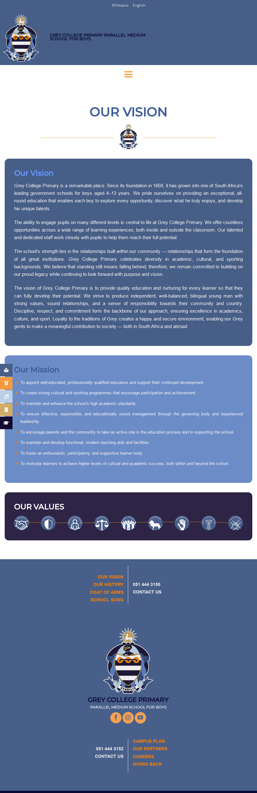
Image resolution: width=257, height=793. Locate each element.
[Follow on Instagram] (128, 717)
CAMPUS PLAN (149, 741)
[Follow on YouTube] (140, 717)
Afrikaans (120, 5)
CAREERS (143, 756)
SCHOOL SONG (107, 599)
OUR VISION (110, 576)
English (139, 5)
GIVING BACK (147, 764)
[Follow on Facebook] (116, 718)
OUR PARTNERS (150, 748)
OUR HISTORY (108, 584)
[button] (128, 74)
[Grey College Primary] (25, 38)
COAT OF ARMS (106, 592)
